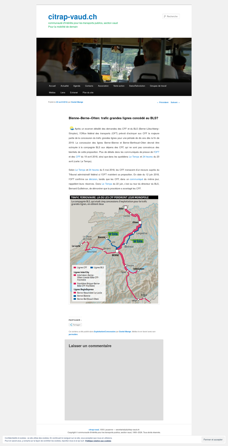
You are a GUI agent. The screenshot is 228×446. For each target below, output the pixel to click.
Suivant (175, 102)
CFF (78, 156)
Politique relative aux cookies (98, 440)
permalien (73, 334)
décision (93, 179)
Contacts (89, 85)
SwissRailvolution (137, 85)
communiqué (136, 179)
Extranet (74, 92)
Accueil (52, 85)
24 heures (148, 156)
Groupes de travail (158, 85)
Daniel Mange (77, 102)
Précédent (162, 102)
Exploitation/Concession (104, 331)
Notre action (119, 85)
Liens (62, 92)
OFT (157, 151)
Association (103, 85)
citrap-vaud (94, 429)
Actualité (65, 85)
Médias (52, 92)
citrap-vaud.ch (72, 16)
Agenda (76, 85)
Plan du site (88, 92)
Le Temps (134, 156)
